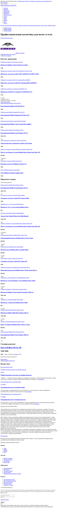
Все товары (7, 461)
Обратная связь (51, 25)
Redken (5, 20)
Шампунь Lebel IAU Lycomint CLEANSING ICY (16, 92)
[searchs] (15, 4)
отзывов (15, 354)
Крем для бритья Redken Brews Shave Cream (15, 324)
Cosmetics (4, 2)
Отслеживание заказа (39, 1)
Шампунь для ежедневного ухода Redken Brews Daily (18, 280)
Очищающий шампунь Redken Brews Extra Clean (17, 238)
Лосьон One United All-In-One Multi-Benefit (14, 216)
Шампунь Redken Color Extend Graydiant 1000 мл (17, 292)
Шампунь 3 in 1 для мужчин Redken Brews (15, 207)
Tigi (5, 21)
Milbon (5, 23)
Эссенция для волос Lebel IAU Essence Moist (15, 198)
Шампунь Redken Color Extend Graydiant (14, 65)
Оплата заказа (7, 472)
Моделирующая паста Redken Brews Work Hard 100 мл (19, 270)
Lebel (5, 19)
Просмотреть (4, 359)
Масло (5, 17)
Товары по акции (8, 459)
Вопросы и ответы (8, 485)
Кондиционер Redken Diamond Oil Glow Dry (15, 115)
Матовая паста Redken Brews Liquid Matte (14, 250)
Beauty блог (49, 1)
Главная (6, 8)
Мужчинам (6, 10)
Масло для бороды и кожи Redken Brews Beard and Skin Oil (20, 152)
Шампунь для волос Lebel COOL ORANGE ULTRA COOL (20, 74)
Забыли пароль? (5, 499)
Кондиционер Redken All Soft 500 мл (12, 106)
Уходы (5, 16)
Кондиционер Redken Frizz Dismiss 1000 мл (15, 335)
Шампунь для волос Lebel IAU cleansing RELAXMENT (19, 83)
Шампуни (6, 13)
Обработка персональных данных (12, 473)
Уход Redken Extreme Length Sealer (12, 173)
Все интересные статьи (7, 367)
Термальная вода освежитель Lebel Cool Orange (16, 143)
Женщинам (6, 12)
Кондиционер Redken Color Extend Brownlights (16, 124)
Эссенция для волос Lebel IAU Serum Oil (14, 261)
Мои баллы (21, 1)
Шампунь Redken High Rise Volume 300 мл (15, 313)
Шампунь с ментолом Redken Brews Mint (14, 302)
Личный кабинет (8, 468)
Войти (2, 502)
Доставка (31, 1)
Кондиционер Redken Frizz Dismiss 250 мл (14, 133)
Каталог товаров (17, 25)
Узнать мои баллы (5, 102)
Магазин (6, 9)
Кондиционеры (8, 14)
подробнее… (41, 379)
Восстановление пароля (10, 481)
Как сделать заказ (42, 25)
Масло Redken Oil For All (11, 348)
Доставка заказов (8, 471)
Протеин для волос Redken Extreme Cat (13, 164)
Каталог (27, 1)
